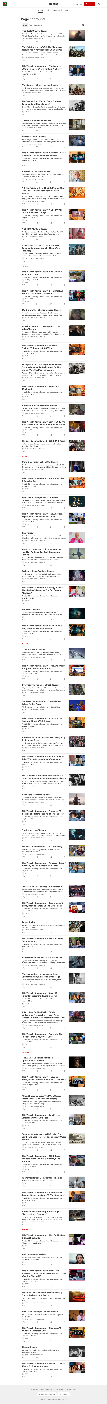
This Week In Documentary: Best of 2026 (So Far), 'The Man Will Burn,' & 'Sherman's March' (43, 423)
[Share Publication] (81, 4)
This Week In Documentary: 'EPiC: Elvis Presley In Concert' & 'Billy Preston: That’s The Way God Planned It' (44, 1273)
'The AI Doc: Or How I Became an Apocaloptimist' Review (37, 1059)
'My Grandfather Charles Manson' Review (41, 310)
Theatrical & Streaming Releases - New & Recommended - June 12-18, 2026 (42, 597)
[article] (53, 36)
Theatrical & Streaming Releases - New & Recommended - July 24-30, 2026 (42, 297)
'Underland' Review (31, 609)
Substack (43, 1400)
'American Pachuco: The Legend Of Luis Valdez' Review (41, 327)
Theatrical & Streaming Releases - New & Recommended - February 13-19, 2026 (42, 1335)
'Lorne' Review (29, 922)
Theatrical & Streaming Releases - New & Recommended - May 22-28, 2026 (42, 725)
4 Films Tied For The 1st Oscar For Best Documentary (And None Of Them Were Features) (41, 248)
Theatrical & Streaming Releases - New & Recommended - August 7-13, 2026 (42, 216)
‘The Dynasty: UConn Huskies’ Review (40, 85)
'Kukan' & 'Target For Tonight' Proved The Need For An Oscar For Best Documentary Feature (42, 552)
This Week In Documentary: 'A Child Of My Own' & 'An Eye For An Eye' (42, 211)
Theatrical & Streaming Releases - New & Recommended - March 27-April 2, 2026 (42, 1083)
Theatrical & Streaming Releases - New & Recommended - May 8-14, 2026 (42, 818)
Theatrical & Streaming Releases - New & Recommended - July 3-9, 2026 (42, 428)
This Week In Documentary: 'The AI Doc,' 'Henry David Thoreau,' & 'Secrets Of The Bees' (44, 1078)
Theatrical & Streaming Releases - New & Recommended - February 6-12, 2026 (42, 1370)
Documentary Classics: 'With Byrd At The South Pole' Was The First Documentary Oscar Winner (44, 1137)
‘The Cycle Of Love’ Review (34, 31)
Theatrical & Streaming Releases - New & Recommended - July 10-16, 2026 (42, 393)
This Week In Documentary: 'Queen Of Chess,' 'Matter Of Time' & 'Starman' (44, 1364)
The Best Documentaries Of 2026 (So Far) (42, 846)
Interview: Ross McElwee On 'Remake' (40, 405)
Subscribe (90, 4)
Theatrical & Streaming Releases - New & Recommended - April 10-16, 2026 (42, 1000)
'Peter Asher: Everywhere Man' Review (40, 497)
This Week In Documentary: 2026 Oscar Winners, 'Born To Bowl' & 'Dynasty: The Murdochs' (41, 1159)
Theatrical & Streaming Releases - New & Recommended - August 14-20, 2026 (42, 159)
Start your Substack (48, 1394)
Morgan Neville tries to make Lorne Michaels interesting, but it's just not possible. (43, 926)
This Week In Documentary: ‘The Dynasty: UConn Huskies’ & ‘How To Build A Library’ (42, 67)
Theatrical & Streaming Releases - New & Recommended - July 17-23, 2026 (42, 352)
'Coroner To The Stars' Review (36, 171)
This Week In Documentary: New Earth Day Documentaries (42, 940)
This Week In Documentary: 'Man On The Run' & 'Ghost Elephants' (43, 1236)
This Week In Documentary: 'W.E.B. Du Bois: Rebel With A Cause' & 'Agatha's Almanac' (43, 757)
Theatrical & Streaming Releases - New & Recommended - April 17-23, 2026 (42, 945)
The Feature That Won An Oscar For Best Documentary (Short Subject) (41, 102)
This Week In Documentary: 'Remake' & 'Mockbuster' (40, 387)
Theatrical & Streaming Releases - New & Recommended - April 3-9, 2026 (42, 1041)
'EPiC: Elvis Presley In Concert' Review (40, 1311)
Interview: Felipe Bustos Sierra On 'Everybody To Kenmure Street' (43, 738)
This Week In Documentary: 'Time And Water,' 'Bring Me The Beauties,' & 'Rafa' (43, 667)
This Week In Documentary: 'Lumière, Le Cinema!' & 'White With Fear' (41, 1116)
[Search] (77, 4)
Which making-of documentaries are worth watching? (41, 707)
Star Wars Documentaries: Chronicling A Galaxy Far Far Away (41, 702)
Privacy (55, 1389)
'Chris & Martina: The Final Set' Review (40, 462)
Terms (61, 1389)
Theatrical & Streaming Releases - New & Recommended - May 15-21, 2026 (42, 763)
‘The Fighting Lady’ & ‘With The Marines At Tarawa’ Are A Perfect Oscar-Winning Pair (42, 48)
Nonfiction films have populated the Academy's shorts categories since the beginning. (41, 1103)
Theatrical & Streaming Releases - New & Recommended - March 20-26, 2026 (42, 1122)
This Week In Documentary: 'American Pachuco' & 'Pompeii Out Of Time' (40, 346)
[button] (40, 10)
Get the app (64, 1394)
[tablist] (32, 25)
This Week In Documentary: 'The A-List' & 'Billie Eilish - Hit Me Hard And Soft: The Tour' (43, 812)
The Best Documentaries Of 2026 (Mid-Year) (43, 441)
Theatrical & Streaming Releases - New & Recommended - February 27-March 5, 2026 (42, 1242)
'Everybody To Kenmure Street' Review (40, 685)
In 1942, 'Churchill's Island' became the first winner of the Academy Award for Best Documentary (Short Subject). (42, 782)
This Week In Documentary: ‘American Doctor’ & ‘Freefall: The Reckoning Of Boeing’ (44, 154)
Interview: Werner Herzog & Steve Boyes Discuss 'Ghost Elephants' (41, 1212)
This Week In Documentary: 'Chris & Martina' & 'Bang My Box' (43, 479)
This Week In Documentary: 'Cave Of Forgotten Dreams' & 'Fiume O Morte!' (39, 994)
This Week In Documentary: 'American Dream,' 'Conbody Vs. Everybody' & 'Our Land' (44, 864)
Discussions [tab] (38, 25)
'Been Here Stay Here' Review (36, 795)
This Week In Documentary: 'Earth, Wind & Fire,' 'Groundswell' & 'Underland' (42, 627)
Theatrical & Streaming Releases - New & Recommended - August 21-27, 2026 (42, 73)
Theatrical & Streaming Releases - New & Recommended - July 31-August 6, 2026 (42, 278)
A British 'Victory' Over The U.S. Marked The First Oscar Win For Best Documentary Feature (43, 191)
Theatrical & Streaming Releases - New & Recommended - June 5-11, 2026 (42, 632)
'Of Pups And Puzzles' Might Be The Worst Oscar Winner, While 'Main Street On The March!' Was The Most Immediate (42, 367)
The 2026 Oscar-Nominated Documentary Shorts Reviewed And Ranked (42, 1293)
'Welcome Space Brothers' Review (38, 571)
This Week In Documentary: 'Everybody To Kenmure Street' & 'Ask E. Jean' (42, 719)
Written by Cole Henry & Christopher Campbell (38, 1181)
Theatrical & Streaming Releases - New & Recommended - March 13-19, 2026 (42, 1165)
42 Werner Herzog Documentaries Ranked (42, 1178)
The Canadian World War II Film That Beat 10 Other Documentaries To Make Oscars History (44, 777)
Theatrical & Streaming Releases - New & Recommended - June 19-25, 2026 (42, 520)
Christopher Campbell (36, 38)
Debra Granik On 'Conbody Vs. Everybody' (42, 887)
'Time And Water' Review (33, 649)
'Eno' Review (28, 533)
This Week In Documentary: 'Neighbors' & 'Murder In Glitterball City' (41, 1329)
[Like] (23, 41)
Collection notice (70, 1389)
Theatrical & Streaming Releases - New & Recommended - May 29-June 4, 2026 (42, 672)
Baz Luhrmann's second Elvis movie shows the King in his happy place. (42, 1315)
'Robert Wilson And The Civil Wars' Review (42, 957)
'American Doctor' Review (34, 136)
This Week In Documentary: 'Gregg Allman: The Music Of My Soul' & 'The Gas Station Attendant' (42, 590)
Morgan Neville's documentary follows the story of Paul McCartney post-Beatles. (42, 1258)
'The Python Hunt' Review (34, 830)
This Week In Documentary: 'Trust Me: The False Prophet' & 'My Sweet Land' (42, 1035)
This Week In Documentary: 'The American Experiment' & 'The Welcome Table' (42, 515)
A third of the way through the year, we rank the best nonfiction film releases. (41, 850)
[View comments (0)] (37, 41)
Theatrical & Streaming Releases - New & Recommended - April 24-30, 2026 (42, 910)
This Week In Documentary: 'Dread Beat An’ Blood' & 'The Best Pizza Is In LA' (42, 292)
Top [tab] (30, 25)
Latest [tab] (25, 25)
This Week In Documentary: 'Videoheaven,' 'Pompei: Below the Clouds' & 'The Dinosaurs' (43, 1193)
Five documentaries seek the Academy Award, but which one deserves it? (44, 1299)
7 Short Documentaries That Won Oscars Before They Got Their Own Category (41, 1097)
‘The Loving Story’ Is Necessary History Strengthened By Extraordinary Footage (41, 975)
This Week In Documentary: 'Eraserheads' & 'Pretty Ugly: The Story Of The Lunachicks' (43, 904)
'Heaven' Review (29, 1347)
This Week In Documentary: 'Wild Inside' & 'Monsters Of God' (42, 273)
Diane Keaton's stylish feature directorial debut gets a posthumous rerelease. (41, 1351)
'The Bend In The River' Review (36, 120)
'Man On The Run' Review (34, 1254)
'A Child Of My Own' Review (35, 229)
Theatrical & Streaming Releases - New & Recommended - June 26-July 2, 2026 (42, 485)
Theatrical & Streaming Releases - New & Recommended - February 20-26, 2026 (42, 1280)
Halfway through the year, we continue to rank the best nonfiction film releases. (41, 445)
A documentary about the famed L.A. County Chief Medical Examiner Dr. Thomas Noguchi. (43, 175)
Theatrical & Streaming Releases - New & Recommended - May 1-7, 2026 (42, 870)
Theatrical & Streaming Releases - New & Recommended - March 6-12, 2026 (42, 1199)
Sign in (100, 4)
